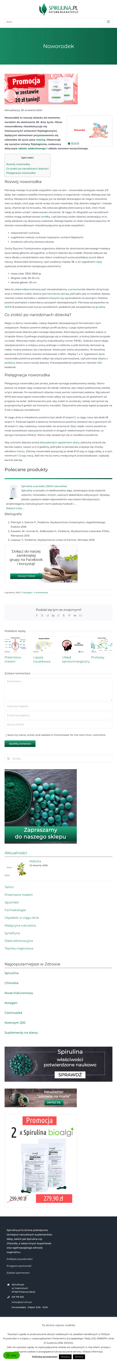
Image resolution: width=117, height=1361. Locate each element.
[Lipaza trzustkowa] (44, 638)
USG (99, 362)
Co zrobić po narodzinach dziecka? (27, 168)
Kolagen (11, 1003)
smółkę (45, 216)
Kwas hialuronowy (19, 993)
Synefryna (12, 933)
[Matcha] (16, 868)
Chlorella (11, 983)
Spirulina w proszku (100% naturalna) (44, 486)
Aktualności (16, 853)
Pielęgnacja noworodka (21, 172)
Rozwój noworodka (18, 164)
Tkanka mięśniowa (19, 948)
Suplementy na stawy (21, 1032)
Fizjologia (27, 592)
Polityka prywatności (19, 1259)
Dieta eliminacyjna (19, 941)
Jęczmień (12, 902)
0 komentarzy (41, 592)
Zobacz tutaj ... (15, 508)
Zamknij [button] (79, 1356)
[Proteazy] (101, 638)
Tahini (9, 887)
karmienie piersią (58, 293)
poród (92, 257)
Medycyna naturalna (20, 925)
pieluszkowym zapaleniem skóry (59, 442)
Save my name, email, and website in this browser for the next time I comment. (57, 735)
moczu (20, 451)
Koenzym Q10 (15, 1022)
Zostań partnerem (18, 1272)
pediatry (10, 362)
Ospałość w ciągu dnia (22, 918)
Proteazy (97, 657)
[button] (58, 375)
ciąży (99, 261)
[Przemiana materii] (15, 638)
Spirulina (12, 973)
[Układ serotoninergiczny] (73, 638)
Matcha (35, 861)
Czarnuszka (13, 1013)
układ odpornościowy (27, 289)
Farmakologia (15, 910)
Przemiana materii (19, 895)
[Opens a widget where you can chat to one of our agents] (11, 1355)
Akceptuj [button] (65, 1356)
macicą (40, 139)
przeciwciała (77, 289)
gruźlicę (100, 306)
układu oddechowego (32, 148)
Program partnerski (19, 1265)
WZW (8, 306)
